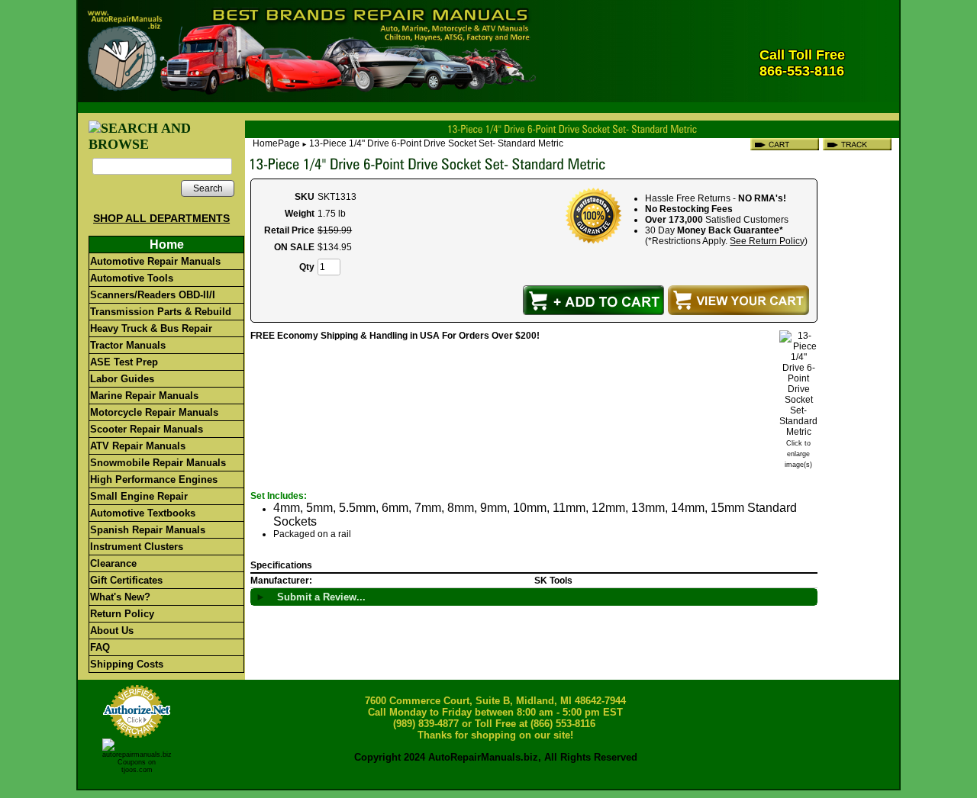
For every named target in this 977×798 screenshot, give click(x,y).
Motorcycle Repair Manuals (154, 412)
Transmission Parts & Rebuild (160, 311)
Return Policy (122, 613)
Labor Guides (122, 379)
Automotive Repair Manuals (155, 261)
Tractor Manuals (128, 345)
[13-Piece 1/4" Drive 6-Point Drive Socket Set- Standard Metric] (798, 431)
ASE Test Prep (124, 362)
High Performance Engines (154, 479)
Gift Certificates (126, 580)
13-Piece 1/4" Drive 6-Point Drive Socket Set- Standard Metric (436, 143)
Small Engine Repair (139, 496)
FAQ (100, 647)
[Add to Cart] (593, 300)
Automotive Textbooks (142, 513)
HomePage (276, 143)
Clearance (113, 563)
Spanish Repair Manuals (147, 530)
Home (167, 244)
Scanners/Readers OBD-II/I (152, 295)
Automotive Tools (131, 278)
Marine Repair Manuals (144, 395)
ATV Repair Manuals (137, 446)
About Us (112, 630)
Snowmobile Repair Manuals (158, 462)
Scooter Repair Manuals (146, 429)
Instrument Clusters (136, 546)
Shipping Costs (126, 664)
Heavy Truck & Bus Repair (151, 328)
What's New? (120, 597)
